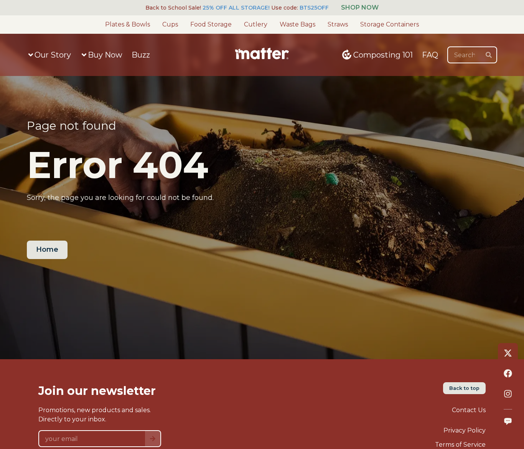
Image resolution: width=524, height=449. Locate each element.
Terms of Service (460, 444)
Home (47, 249)
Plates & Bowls (127, 24)
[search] (488, 55)
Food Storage (211, 24)
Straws (338, 24)
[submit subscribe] (152, 438)
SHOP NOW (360, 7)
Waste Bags (297, 24)
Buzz (141, 54)
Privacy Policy (464, 430)
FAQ (430, 54)
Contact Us (469, 410)
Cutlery (255, 24)
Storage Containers (389, 24)
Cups (170, 24)
